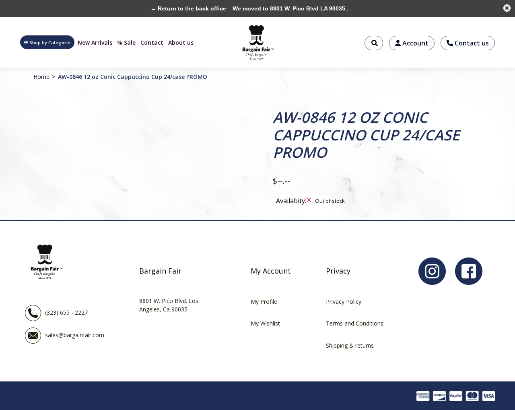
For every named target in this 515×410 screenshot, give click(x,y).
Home (41, 76)
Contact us (471, 43)
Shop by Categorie (49, 42)
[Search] (374, 43)
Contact (151, 42)
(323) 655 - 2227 (66, 312)
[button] (47, 42)
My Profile (264, 301)
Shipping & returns (350, 345)
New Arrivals (95, 42)
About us (181, 42)
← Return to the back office (188, 8)
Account (414, 43)
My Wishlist (265, 323)
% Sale (126, 42)
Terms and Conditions (354, 323)
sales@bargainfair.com (74, 334)
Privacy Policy (343, 301)
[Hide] (507, 8)
